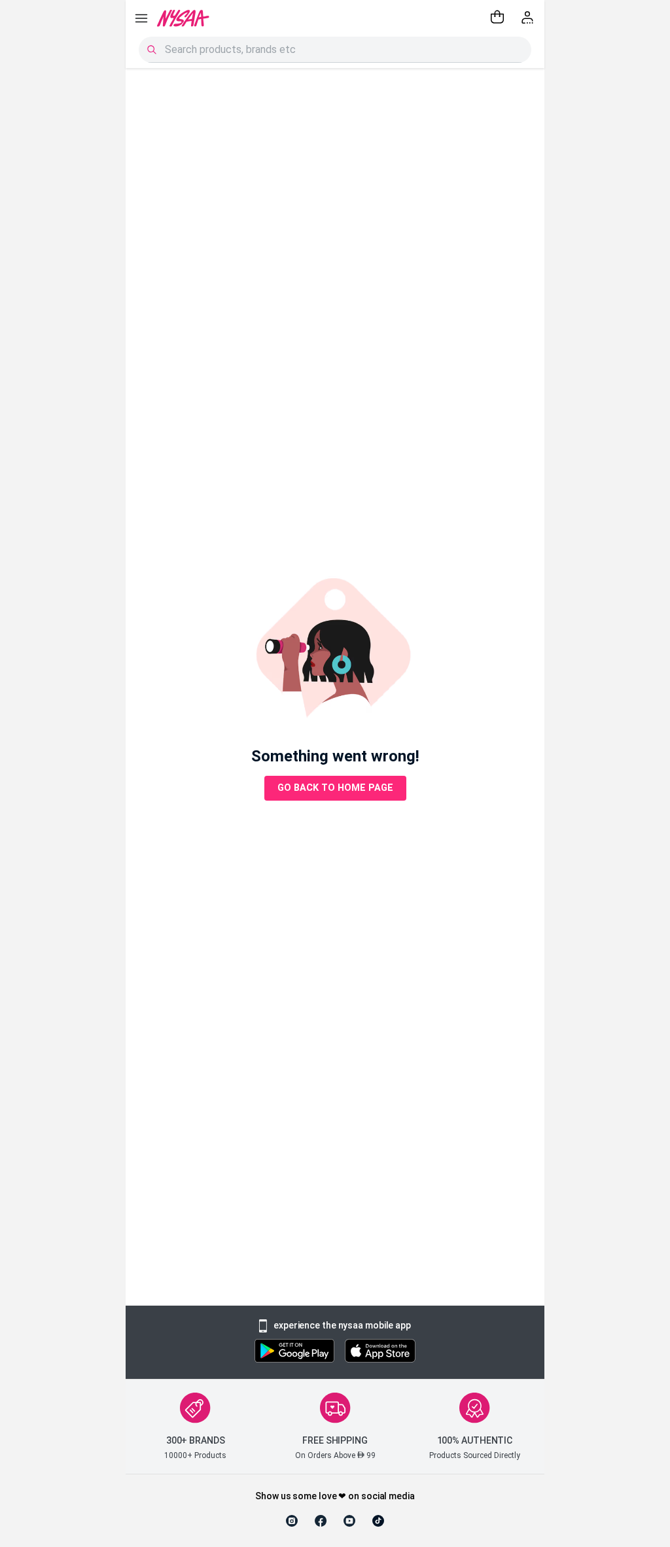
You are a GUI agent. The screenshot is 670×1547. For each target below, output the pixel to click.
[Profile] (528, 18)
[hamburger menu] (141, 18)
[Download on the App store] (380, 1352)
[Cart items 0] (497, 18)
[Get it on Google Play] (294, 1352)
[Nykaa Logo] (183, 18)
